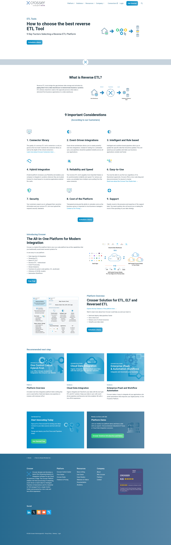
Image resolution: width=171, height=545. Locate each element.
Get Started (132, 3)
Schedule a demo (34, 42)
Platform (70, 3)
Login (122, 3)
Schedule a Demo (85, 220)
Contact (99, 480)
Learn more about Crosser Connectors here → (41, 152)
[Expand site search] (142, 3)
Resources (89, 3)
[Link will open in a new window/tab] (39, 512)
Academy (80, 485)
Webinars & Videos (83, 480)
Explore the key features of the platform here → (102, 308)
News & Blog (81, 472)
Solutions (79, 3)
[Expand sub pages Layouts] (145, 3)
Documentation (81, 482)
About (99, 472)
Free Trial (31, 281)
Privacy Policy (48, 533)
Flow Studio (60, 474)
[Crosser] (36, 3)
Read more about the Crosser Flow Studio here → (122, 181)
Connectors (112, 3)
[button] (115, 258)
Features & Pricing (62, 480)
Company (99, 3)
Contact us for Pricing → (74, 208)
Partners (99, 477)
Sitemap (55, 533)
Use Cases (80, 474)
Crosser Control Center (64, 472)
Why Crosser (101, 474)
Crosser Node (61, 477)
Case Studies (81, 477)
